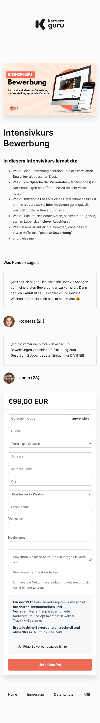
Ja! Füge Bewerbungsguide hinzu (42, 646)
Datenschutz (63, 694)
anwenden (80, 418)
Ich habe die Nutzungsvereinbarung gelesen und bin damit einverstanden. (51, 584)
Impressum (35, 694)
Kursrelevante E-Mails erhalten (35, 572)
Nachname (16, 537)
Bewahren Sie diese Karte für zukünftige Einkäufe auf (52, 559)
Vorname (15, 518)
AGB (87, 694)
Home (12, 694)
